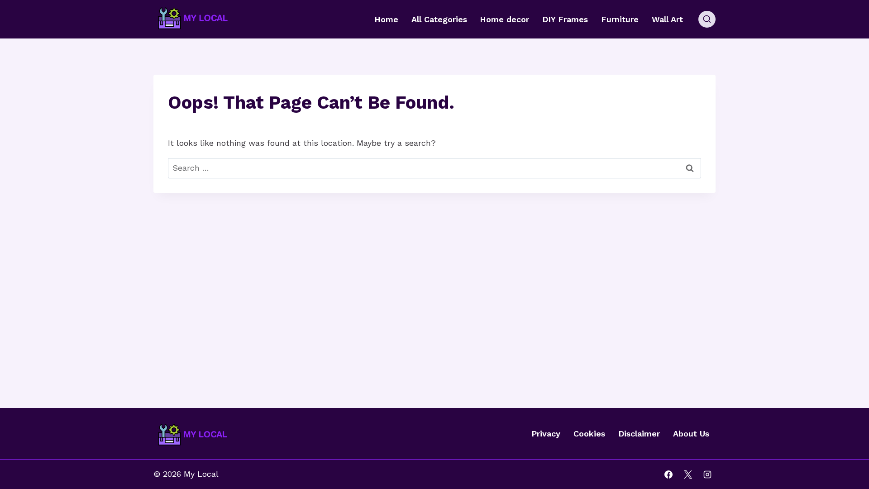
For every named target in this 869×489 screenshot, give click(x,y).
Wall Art (667, 19)
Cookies (589, 433)
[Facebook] (668, 474)
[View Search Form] (707, 19)
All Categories (439, 19)
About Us (691, 433)
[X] (688, 474)
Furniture (620, 19)
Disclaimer (639, 433)
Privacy (545, 433)
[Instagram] (707, 474)
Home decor (504, 19)
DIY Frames (565, 19)
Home (386, 19)
